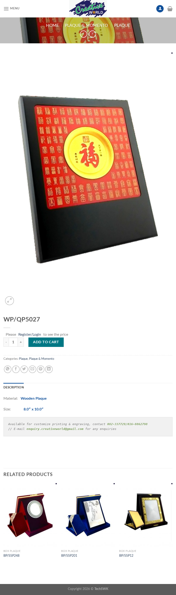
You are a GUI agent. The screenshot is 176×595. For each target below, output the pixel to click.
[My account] (160, 9)
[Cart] (170, 9)
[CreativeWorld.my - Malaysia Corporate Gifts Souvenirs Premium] (88, 8)
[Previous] (3, 525)
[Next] (172, 525)
